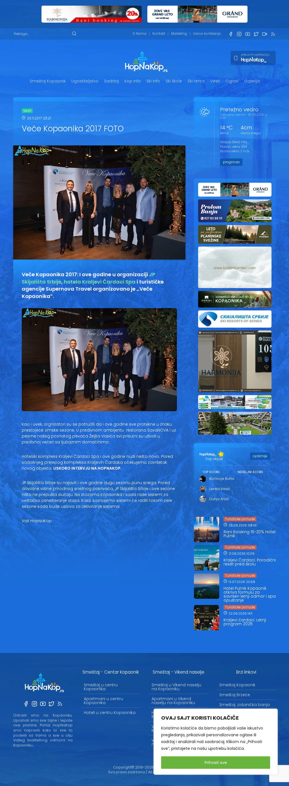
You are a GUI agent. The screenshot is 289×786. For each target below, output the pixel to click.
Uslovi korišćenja (207, 33)
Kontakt (158, 33)
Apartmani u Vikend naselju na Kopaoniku (173, 701)
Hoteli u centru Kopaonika (109, 712)
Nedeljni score (250, 472)
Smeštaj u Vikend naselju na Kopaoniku (176, 687)
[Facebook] (230, 34)
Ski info (153, 81)
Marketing (179, 33)
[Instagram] (239, 34)
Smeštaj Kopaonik (48, 81)
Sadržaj (111, 81)
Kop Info (132, 81)
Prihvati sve (216, 762)
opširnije (260, 456)
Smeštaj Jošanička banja (244, 704)
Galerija (252, 81)
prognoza (231, 162)
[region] (216, 742)
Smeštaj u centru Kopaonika (101, 687)
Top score (211, 472)
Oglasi (231, 81)
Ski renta (196, 81)
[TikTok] (264, 34)
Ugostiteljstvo (84, 81)
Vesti (215, 81)
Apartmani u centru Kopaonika (103, 701)
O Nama (139, 33)
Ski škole (174, 81)
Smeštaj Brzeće (234, 695)
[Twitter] (256, 34)
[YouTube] (247, 34)
